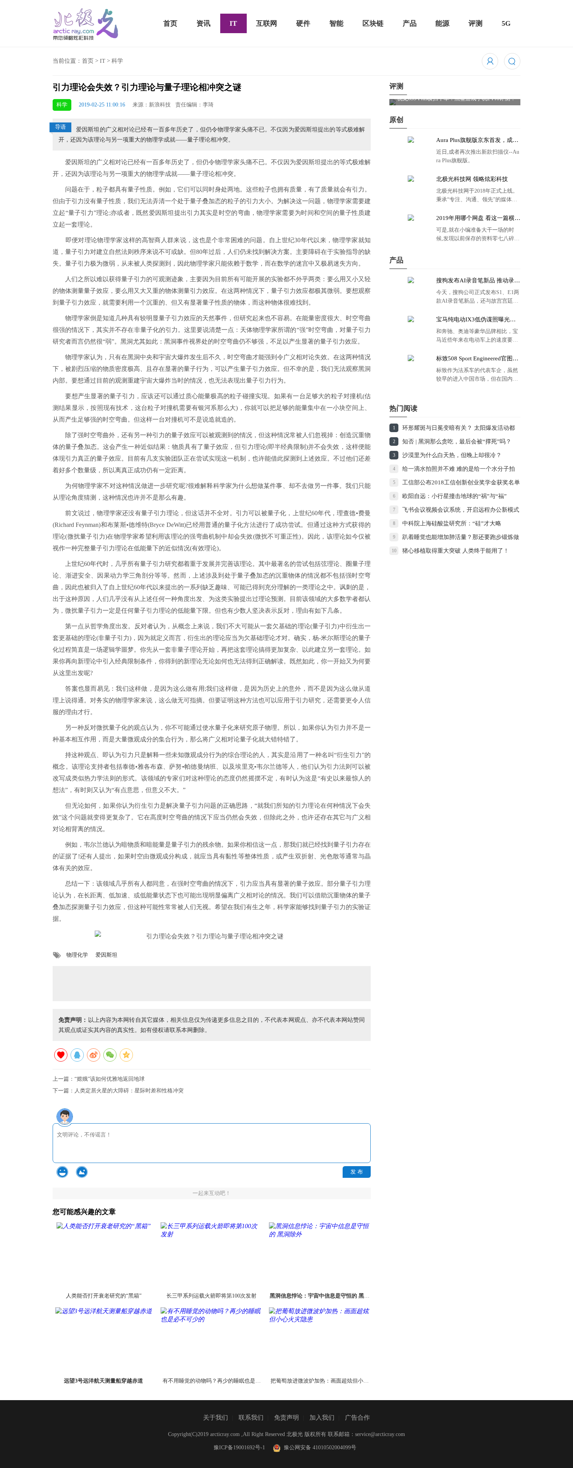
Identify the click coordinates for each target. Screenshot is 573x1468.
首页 (170, 23)
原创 (396, 120)
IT (233, 23)
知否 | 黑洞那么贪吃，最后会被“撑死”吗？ (456, 441)
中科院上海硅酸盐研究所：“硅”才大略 (451, 523)
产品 (410, 23)
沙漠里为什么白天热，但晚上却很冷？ (452, 455)
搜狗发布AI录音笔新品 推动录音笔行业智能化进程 (478, 280)
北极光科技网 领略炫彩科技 (472, 179)
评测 (476, 23)
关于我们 (215, 1417)
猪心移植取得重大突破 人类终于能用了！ (455, 551)
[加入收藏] (60, 1055)
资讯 (203, 23)
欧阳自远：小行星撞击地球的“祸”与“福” (454, 496)
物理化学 (77, 955)
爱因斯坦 (106, 955)
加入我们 (321, 1417)
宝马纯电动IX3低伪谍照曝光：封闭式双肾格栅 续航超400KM (476, 319)
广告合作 (357, 1417)
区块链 (373, 23)
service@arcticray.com (380, 1434)
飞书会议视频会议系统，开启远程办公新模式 (460, 510)
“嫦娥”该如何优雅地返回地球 (109, 1079)
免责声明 (286, 1417)
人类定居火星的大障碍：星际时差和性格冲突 (129, 1091)
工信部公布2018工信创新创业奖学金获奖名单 (461, 482)
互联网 (266, 23)
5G (506, 23)
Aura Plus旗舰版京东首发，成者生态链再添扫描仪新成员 (477, 140)
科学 (117, 61)
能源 (442, 23)
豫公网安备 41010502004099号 (318, 1447)
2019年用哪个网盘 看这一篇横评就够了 (478, 218)
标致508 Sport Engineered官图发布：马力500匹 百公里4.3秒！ (477, 358)
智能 (336, 23)
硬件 (303, 23)
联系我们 (251, 1417)
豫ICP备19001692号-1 (239, 1447)
